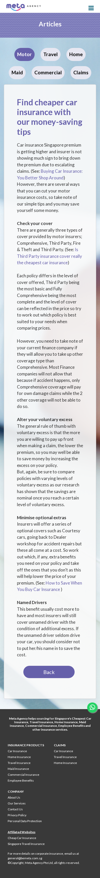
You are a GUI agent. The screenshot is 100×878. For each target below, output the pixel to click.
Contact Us (15, 809)
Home (76, 54)
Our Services (17, 803)
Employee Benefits (71, 726)
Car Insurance (17, 751)
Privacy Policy (17, 815)
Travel (50, 54)
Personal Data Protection (25, 821)
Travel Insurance (41, 722)
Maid (17, 72)
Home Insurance (66, 722)
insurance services (54, 729)
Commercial (48, 72)
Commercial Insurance (41, 726)
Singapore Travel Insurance (26, 844)
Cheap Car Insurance (22, 838)
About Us (14, 797)
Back (49, 672)
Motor (24, 54)
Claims (80, 72)
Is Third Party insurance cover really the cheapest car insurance (49, 256)
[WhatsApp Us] (92, 707)
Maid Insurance (18, 769)
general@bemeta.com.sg (25, 858)
